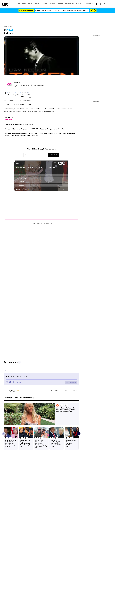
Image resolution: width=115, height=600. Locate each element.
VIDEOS (60, 4)
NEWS (30, 4)
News (10, 26)
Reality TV (22, 4)
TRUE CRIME (69, 4)
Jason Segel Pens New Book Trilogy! (19, 124)
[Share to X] (17, 93)
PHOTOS (52, 4)
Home (5, 26)
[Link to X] (105, 4)
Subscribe (89, 4)
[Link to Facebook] (97, 4)
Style (37, 4)
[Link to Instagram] (101, 4)
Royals (44, 4)
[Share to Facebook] (10, 93)
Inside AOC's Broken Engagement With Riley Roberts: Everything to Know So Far (36, 129)
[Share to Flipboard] (23, 93)
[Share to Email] (29, 93)
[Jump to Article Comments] (5, 93)
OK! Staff (16, 82)
